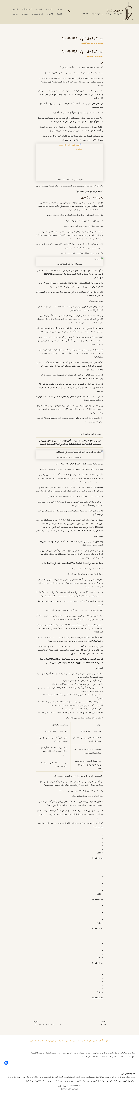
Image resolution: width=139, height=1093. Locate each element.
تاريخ (60, 9)
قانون (40, 9)
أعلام (50, 9)
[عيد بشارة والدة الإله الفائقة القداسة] (69, 159)
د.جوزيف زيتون (115, 10)
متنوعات (25, 14)
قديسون (15, 9)
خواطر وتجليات (37, 14)
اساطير (15, 14)
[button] (69, 12)
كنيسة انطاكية (27, 9)
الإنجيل (59, 14)
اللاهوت (50, 14)
